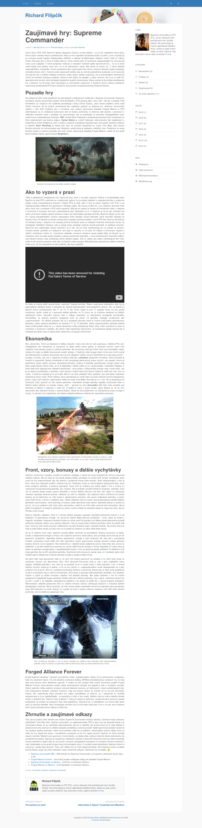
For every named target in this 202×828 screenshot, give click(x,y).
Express (117, 817)
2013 (141, 146)
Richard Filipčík (43, 15)
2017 (141, 123)
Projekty (37, 3)
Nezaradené (144, 71)
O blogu (142, 76)
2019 (141, 112)
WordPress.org (145, 181)
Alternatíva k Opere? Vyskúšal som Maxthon (101, 804)
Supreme (45, 770)
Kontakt (50, 3)
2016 (141, 129)
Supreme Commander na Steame (45, 762)
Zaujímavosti (144, 88)
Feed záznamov (146, 170)
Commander (36, 770)
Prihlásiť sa (143, 164)
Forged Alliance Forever (41, 759)
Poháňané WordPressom (101, 820)
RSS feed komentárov (148, 175)
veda (99, 552)
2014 (141, 140)
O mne (26, 3)
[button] (178, 3)
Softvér (142, 82)
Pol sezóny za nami (35, 804)
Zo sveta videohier (78, 47)
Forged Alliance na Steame (43, 764)
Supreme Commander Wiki (42, 753)
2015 (141, 134)
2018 (141, 117)
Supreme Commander (57, 770)
